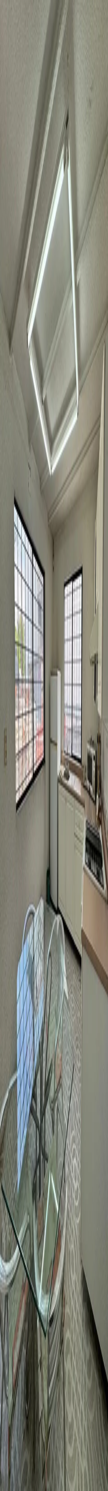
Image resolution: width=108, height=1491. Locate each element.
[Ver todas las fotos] (4, 589)
